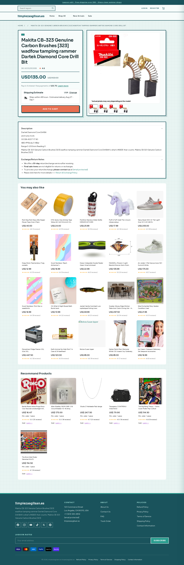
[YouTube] (31, 525)
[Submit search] (52, 8)
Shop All (62, 16)
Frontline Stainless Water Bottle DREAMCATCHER (91, 221)
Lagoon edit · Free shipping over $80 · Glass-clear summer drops (91, 2)
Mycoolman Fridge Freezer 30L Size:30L (33, 350)
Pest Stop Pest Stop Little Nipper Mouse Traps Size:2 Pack (33, 221)
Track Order (105, 521)
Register (154, 8)
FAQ (102, 516)
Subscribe (160, 540)
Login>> (29, 423)
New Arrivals (78, 16)
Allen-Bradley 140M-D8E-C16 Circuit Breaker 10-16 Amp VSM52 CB (62, 408)
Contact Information (146, 526)
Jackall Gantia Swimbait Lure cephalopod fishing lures (90, 307)
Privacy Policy (142, 512)
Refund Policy (142, 507)
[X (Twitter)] (43, 525)
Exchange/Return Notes (32, 159)
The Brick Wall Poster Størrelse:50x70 (29, 458)
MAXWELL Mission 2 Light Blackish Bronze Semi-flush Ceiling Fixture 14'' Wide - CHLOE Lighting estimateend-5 (120, 264)
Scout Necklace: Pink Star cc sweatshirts (32, 307)
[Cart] (163, 8)
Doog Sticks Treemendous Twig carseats (33, 264)
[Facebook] (18, 525)
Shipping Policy (143, 521)
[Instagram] (24, 525)
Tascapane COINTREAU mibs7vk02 (117, 408)
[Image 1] (93, 109)
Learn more (63, 86)
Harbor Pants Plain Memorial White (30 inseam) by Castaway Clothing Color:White (120, 350)
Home (52, 16)
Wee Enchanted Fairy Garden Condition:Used (148, 307)
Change (73, 92)
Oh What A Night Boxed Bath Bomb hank (61, 307)
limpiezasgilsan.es (31, 16)
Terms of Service (144, 516)
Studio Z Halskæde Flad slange (91, 406)
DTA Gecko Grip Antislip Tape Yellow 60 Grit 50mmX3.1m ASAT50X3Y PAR (61, 221)
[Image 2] (103, 109)
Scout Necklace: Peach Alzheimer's (59, 264)
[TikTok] (37, 525)
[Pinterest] (50, 525)
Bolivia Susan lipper (87, 349)
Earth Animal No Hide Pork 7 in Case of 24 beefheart (62, 350)
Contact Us (105, 512)
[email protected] (80, 169)
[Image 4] (123, 109)
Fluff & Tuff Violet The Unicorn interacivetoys (120, 221)
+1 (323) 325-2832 (72, 514)
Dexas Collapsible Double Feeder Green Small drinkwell (91, 264)
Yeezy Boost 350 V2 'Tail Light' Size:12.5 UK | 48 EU (149, 221)
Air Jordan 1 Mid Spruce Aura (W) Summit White (150, 264)
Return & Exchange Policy (66, 173)
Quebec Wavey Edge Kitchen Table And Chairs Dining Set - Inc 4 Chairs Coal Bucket (121, 307)
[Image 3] (113, 109)
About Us (104, 507)
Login (144, 8)
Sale (90, 16)
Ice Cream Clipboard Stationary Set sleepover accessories (149, 350)
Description (26, 128)
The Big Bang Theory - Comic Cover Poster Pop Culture (148, 408)
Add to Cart (50, 109)
